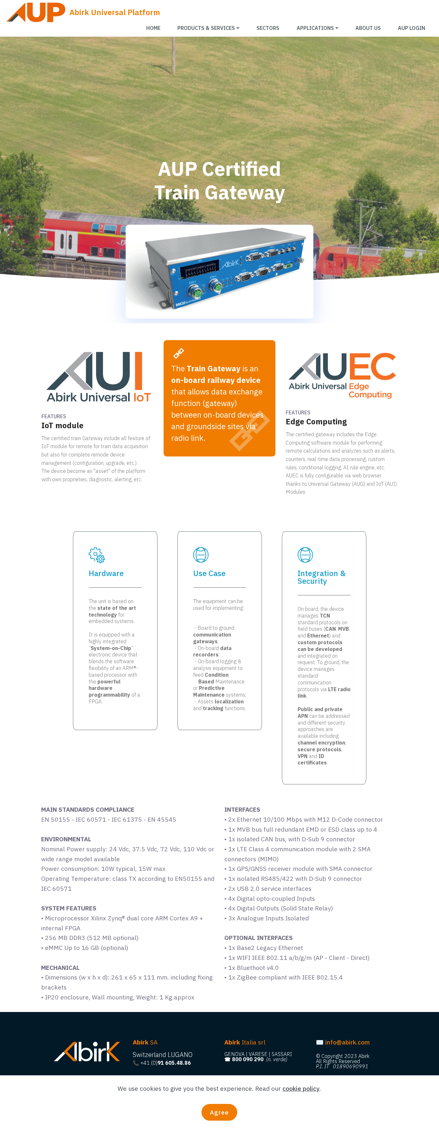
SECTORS (267, 28)
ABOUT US (368, 28)
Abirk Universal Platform (114, 12)
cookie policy (300, 1088)
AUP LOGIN (411, 28)
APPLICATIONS (315, 28)
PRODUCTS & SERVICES (206, 28)
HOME (153, 28)
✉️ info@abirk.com (343, 1042)
